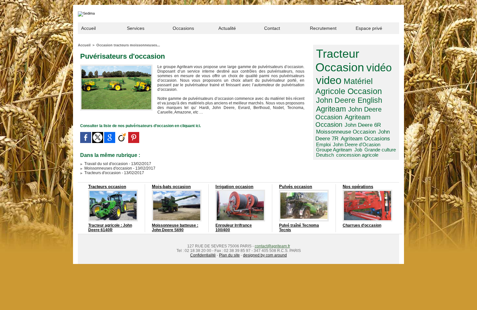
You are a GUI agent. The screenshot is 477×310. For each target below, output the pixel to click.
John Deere (335, 100)
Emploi (323, 144)
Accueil (88, 28)
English (370, 100)
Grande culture (380, 149)
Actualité (227, 28)
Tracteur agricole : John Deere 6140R (110, 227)
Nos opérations (358, 186)
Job (358, 149)
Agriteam (331, 109)
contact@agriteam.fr (272, 246)
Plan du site (229, 255)
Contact (272, 28)
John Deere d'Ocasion (356, 144)
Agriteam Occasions (365, 138)
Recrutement (323, 28)
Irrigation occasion (234, 186)
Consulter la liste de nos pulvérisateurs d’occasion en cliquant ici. (140, 126)
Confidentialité (203, 255)
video (328, 80)
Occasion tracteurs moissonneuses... (128, 45)
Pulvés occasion (295, 186)
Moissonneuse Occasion (346, 131)
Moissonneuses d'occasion (107, 168)
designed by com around (265, 255)
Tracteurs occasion (107, 186)
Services (135, 28)
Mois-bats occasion (171, 186)
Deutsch (325, 155)
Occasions (183, 28)
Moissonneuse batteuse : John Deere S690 (175, 227)
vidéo (379, 68)
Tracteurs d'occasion (102, 173)
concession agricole (357, 155)
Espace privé (369, 28)
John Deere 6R (363, 125)
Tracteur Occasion (339, 60)
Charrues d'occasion (362, 225)
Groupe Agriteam (334, 149)
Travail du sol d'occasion (105, 163)
